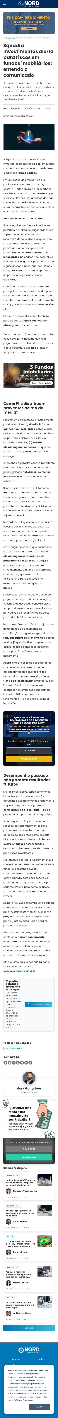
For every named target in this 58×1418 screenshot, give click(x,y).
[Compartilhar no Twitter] (9, 1063)
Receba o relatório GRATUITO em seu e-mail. (29, 742)
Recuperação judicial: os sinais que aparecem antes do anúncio (20, 1213)
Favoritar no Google (40, 1004)
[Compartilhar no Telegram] (22, 1063)
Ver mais (29, 1328)
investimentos (13, 1175)
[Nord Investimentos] (28, 4)
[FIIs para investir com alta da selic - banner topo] (29, 23)
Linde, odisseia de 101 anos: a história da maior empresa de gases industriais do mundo (20, 1182)
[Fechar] (55, 1414)
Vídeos (42, 1359)
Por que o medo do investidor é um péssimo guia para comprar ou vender (18, 1274)
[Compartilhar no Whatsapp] (18, 1063)
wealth (10, 1237)
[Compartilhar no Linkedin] (14, 1063)
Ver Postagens (28, 1093)
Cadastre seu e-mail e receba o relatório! (29, 1142)
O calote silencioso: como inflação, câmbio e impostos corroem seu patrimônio (20, 1244)
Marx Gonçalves (11, 109)
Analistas (16, 1359)
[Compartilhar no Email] (26, 1063)
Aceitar (39, 1407)
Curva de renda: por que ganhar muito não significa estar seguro (20, 1305)
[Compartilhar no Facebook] (5, 1063)
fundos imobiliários (13, 1048)
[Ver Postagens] (29, 1078)
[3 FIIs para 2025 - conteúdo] (29, 375)
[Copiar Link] (30, 1063)
